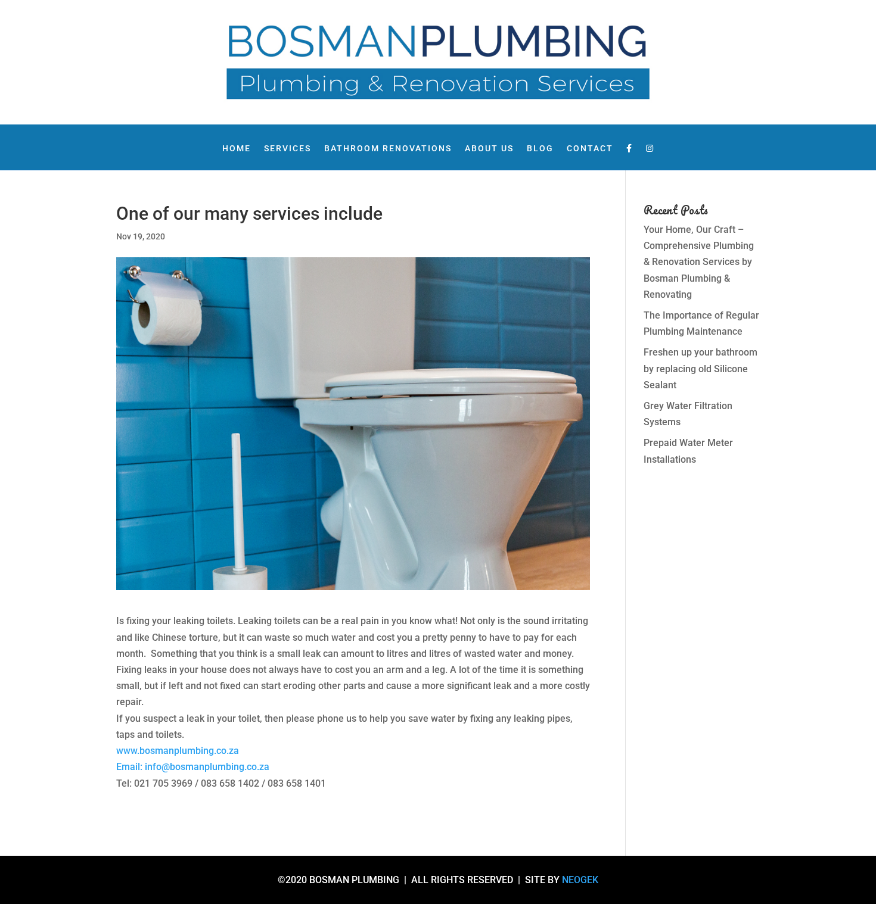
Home (236, 148)
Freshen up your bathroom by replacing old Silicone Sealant (700, 368)
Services (287, 148)
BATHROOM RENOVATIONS (388, 148)
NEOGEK (580, 880)
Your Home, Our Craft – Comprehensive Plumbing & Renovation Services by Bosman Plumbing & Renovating (699, 262)
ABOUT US (489, 148)
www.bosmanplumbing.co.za (177, 750)
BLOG (540, 148)
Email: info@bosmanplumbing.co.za (192, 766)
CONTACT (590, 148)
